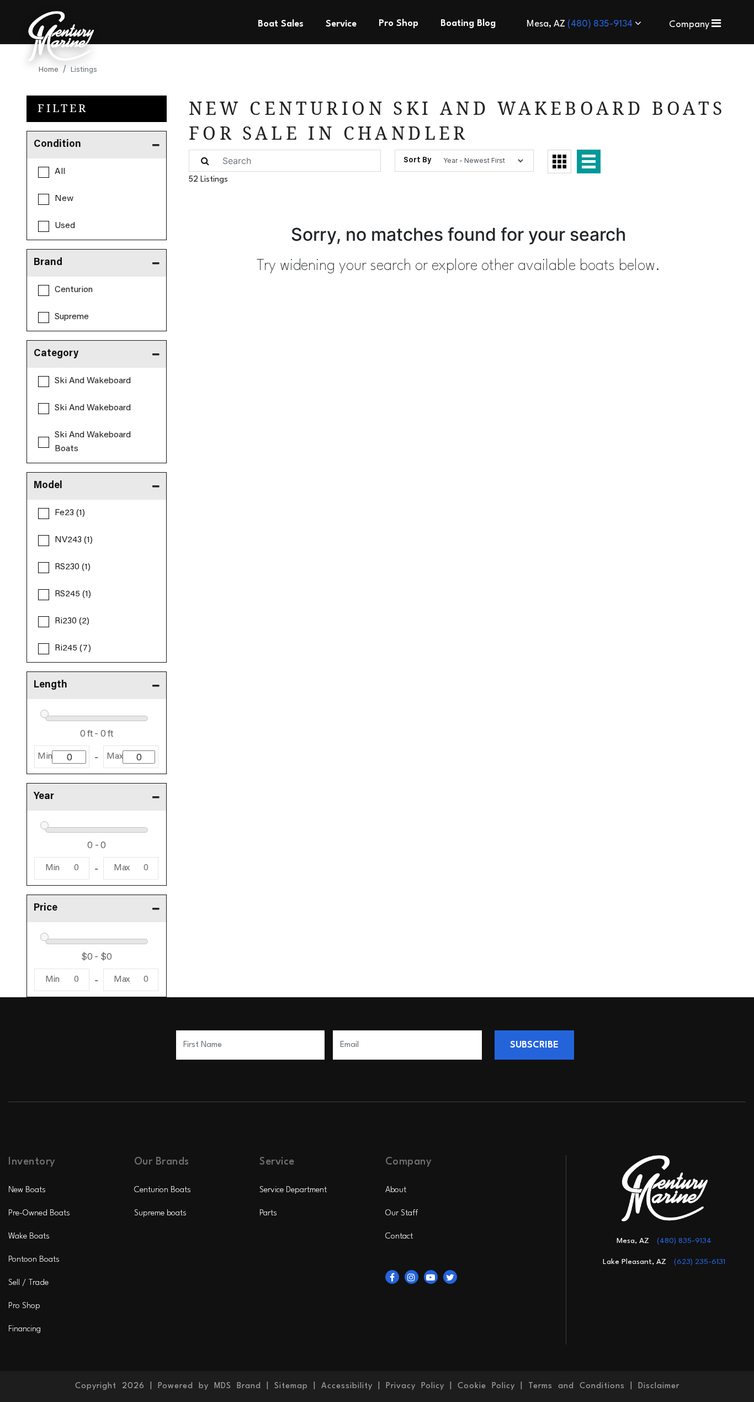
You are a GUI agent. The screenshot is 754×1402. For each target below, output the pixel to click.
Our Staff (401, 1213)
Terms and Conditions (576, 1386)
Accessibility (347, 1386)
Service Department (293, 1190)
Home (49, 70)
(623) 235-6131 (699, 1262)
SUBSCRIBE (534, 1045)
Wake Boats (29, 1236)
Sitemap (291, 1386)
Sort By (417, 161)
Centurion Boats (162, 1190)
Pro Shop (24, 1306)
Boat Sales (281, 24)
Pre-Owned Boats (39, 1213)
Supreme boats (160, 1213)
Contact (399, 1236)
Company (690, 24)
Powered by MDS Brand (209, 1386)
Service (341, 24)
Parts (268, 1213)
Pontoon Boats (34, 1260)
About (395, 1190)
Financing (24, 1329)
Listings (84, 70)
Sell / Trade (28, 1283)
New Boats (27, 1190)
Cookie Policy (486, 1386)
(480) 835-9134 (601, 24)
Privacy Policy (415, 1386)
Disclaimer (658, 1386)
